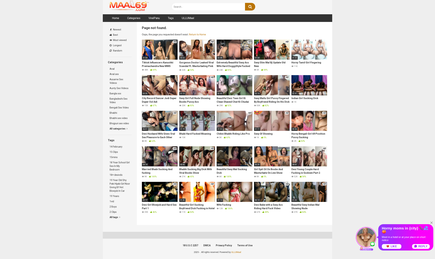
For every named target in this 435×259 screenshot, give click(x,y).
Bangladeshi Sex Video (118, 100)
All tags (114, 217)
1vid (112, 201)
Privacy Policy (224, 245)
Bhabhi (113, 112)
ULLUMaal (188, 18)
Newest (116, 29)
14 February (116, 146)
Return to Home (197, 34)
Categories (133, 18)
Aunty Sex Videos (119, 88)
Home (115, 18)
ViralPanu (154, 18)
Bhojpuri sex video (119, 123)
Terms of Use (245, 245)
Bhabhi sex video (119, 118)
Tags (171, 18)
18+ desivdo (116, 175)
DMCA (207, 245)
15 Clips (114, 152)
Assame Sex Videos (116, 81)
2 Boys (113, 206)
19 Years (114, 196)
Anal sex (114, 74)
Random (117, 50)
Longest (117, 45)
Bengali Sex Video (119, 107)
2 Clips (113, 212)
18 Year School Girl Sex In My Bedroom (120, 166)
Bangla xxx (115, 93)
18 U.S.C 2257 (190, 245)
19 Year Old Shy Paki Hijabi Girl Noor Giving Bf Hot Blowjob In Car (120, 185)
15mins (114, 157)
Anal (112, 68)
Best (115, 34)
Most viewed (119, 40)
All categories (118, 128)
